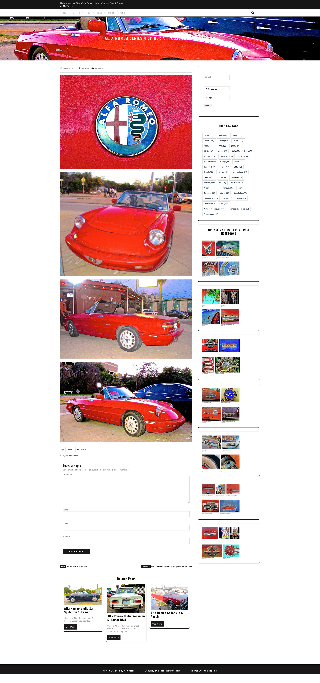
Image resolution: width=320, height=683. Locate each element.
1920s (208, 135)
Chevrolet (226, 156)
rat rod (224, 193)
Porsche (209, 193)
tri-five (241, 198)
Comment (68, 474)
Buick (248, 151)
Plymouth (227, 188)
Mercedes (237, 177)
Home (65, 12)
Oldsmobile (210, 188)
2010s (208, 151)
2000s (235, 146)
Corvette (243, 156)
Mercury (209, 183)
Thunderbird (211, 198)
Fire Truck (210, 167)
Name (65, 510)
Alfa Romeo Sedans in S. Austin (167, 614)
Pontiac (243, 188)
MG (222, 183)
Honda (208, 172)
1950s (209, 141)
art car (222, 151)
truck (223, 204)
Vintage (100, 12)
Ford (225, 167)
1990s (69, 449)
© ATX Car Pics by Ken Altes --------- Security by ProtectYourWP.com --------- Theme (150, 671)
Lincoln (221, 177)
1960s (223, 141)
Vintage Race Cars (239, 209)
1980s (208, 146)
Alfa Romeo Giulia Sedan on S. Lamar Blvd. (126, 618)
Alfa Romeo (82, 449)
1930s (223, 135)
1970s (238, 141)
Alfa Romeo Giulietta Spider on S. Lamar (78, 610)
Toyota (227, 198)
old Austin (237, 183)
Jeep (208, 177)
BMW (236, 151)
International (240, 172)
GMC (238, 167)
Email (65, 523)
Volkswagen (211, 214)
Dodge (224, 162)
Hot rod (223, 172)
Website (66, 537)
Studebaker (240, 193)
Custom (210, 162)
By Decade (76, 12)
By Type (89, 12)
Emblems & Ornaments (118, 12)
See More (71, 627)
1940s (237, 135)
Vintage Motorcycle (214, 209)
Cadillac (209, 156)
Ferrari (238, 162)
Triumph (209, 204)
